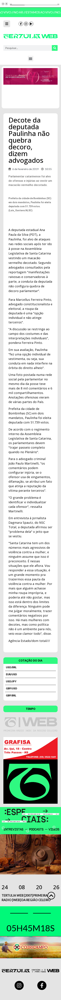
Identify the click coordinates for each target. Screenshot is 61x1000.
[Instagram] (26, 24)
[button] (30, 58)
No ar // (19, 12)
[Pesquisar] (55, 48)
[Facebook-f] (21, 24)
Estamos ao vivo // (39, 12)
